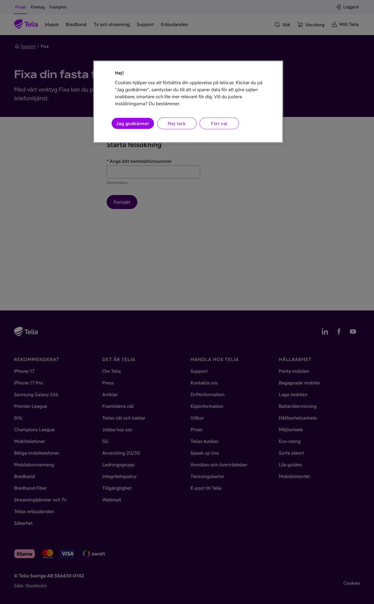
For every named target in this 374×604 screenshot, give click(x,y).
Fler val (219, 123)
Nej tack (177, 123)
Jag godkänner (132, 123)
